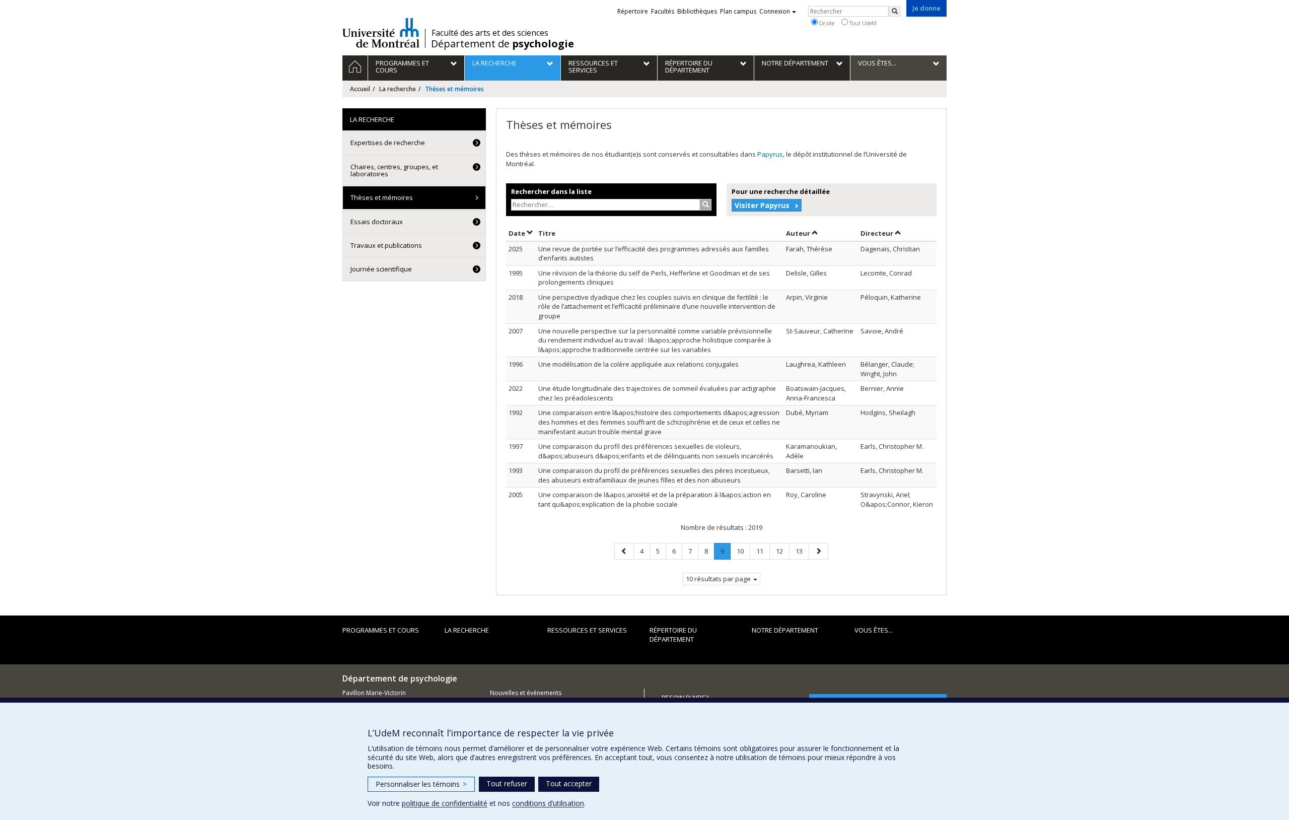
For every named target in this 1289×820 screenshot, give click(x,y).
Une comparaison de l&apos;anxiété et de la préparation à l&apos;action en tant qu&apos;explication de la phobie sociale (654, 499)
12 (782, 551)
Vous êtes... (873, 630)
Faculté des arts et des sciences (490, 33)
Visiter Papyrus (762, 205)
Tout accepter (569, 783)
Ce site (826, 23)
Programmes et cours (380, 630)
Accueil (360, 89)
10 (743, 551)
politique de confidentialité (444, 803)
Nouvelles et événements (525, 693)
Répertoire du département (673, 635)
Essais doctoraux (376, 221)
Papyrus (770, 154)
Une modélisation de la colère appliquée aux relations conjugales (638, 364)
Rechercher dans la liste (551, 191)
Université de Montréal (380, 33)
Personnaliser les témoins (421, 784)
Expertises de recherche (387, 142)
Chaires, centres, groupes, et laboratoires (394, 170)
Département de (502, 44)
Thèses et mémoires (381, 197)
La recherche (397, 89)
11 (763, 551)
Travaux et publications (386, 245)
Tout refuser (506, 783)
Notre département (785, 630)
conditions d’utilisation (548, 803)
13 (802, 551)
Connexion (774, 11)
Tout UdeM (862, 23)
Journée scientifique (381, 269)
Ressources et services (587, 630)
